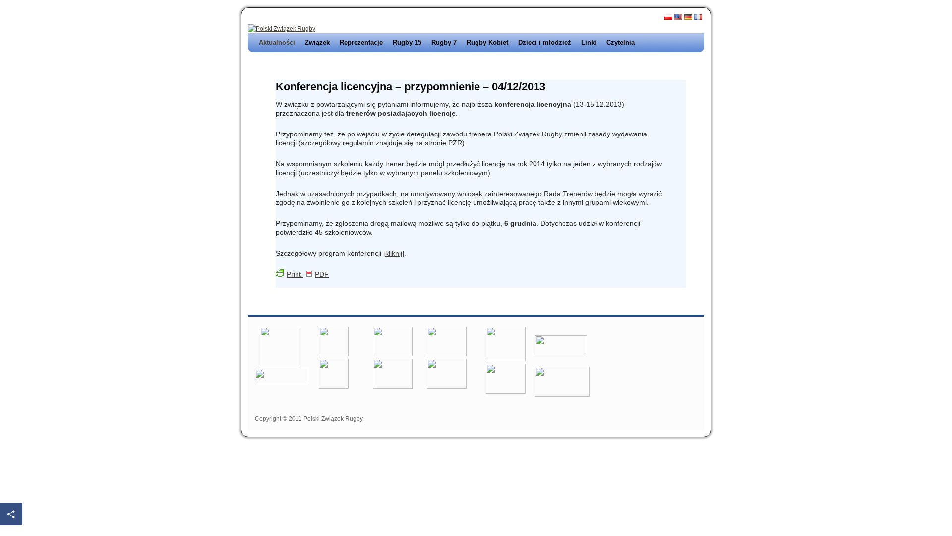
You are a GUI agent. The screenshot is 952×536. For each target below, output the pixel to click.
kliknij (393, 253)
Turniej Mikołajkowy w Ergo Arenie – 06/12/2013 (609, 66)
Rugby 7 (444, 42)
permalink (327, 283)
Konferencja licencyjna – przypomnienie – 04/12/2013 (410, 86)
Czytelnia (620, 42)
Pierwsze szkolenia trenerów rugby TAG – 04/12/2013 (361, 66)
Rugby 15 (407, 42)
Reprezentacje (361, 42)
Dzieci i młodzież (544, 42)
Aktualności (277, 42)
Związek (317, 42)
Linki (588, 42)
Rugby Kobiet (487, 42)
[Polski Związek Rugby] (281, 28)
